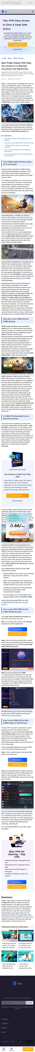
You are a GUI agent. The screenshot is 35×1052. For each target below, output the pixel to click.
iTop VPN (24, 355)
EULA (12, 1041)
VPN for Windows (8, 932)
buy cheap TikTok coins (19, 913)
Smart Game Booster (14, 715)
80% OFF (28, 1049)
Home (4, 58)
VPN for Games (18, 58)
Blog (9, 58)
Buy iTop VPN (18, 44)
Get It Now (17, 533)
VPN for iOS (20, 278)
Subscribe (29, 1003)
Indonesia (27, 817)
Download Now (17, 49)
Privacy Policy (5, 1041)
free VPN (9, 409)
